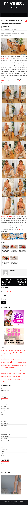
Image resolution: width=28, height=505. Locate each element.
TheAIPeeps (4, 449)
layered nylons (7, 365)
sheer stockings (13, 379)
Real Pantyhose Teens (6, 440)
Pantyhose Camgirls (5, 434)
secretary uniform (11, 376)
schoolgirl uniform (8, 373)
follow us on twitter (5, 390)
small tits (3, 381)
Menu (14, 15)
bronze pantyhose (5, 33)
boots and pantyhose (22, 31)
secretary (13, 373)
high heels (13, 362)
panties (18, 371)
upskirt (10, 35)
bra (18, 356)
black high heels (20, 350)
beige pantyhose (5, 350)
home (2, 388)
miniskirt (11, 33)
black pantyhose (19, 353)
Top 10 (2, 451)
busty (8, 359)
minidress (13, 365)
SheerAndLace (4, 445)
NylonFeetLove (4, 423)
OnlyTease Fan (4, 463)
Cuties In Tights (4, 404)
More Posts (12, 273)
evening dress (3, 362)
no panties (22, 33)
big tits (15, 350)
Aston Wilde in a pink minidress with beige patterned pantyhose (7, 282)
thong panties (18, 381)
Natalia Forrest (16, 33)
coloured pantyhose (18, 359)
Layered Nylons (4, 412)
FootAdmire (3, 406)
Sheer (2, 442)
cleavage (12, 359)
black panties (10, 353)
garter (8, 362)
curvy (23, 359)
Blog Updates (4, 399)
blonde (3, 356)
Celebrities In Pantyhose (6, 401)
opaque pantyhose (9, 368)
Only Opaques (4, 425)
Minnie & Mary (4, 417)
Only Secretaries (4, 427)
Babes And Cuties (5, 468)
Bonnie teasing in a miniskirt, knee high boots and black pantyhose (21, 282)
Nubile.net (3, 419)
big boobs (11, 350)
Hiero (11, 503)
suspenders (13, 381)
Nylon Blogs (3, 421)
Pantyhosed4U (4, 438)
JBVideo (3, 410)
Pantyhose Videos (5, 436)
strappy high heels (8, 381)
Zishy (2, 453)
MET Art (3, 414)
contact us (3, 392)
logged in (9, 291)
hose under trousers (21, 362)
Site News (3, 447)
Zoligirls (3, 455)
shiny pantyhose (4, 35)
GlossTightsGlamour (7, 31)
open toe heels (22, 367)
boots (16, 31)
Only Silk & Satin (4, 429)
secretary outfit (18, 373)
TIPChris (15, 29)
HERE (2, 80)
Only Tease (3, 432)
